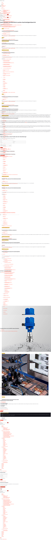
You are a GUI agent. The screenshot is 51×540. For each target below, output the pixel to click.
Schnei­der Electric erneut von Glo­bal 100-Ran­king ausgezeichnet (11, 387)
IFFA (3, 523)
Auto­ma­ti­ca (4, 155)
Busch (4, 84)
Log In (2, 488)
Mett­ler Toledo (5, 92)
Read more (3, 124)
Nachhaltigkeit (6, 133)
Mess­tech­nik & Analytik (6, 435)
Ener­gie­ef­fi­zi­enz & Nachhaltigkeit (7, 15)
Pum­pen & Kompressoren (6, 436)
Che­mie (3, 465)
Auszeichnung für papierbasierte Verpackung (7, 212)
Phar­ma (3, 466)
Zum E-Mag (1, 420)
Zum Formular (2, 113)
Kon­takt (3, 3)
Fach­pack (4, 452)
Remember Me (3, 478)
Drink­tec (4, 451)
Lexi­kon (3, 468)
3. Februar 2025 (2, 388)
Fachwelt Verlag (4, 419)
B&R (3, 439)
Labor (2, 467)
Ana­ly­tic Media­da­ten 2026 (6, 429)
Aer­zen (4, 438)
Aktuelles (4, 20)
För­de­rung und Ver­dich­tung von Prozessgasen (10, 96)
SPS (3, 459)
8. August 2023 (2, 24)
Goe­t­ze (4, 90)
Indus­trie (26, 122)
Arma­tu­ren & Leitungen (6, 13)
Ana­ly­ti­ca (4, 448)
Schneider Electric (10, 133)
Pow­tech (4, 526)
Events (3, 464)
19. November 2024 (3, 395)
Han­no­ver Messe (5, 453)
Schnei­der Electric (5, 97)
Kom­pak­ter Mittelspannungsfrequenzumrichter (8, 393)
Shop (2, 2)
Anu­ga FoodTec (5, 449)
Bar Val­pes (4, 440)
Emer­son (4, 88)
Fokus (2, 8)
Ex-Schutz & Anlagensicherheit (7, 17)
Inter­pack (4, 455)
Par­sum (4, 95)
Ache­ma (4, 148)
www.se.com (2, 410)
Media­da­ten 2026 (5, 427)
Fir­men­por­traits (5, 461)
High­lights (3, 506)
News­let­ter (3, 6)
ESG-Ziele (3, 133)
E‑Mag (2, 463)
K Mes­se (4, 456)
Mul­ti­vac (4, 444)
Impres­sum (3, 418)
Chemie (3, 103)
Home (2, 6)
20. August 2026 (4, 108)
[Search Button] (7, 14)
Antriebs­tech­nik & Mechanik (6, 432)
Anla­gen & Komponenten (6, 10)
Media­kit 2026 (5, 428)
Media (2, 7)
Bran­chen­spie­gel (5, 462)
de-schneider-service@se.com (4, 409)
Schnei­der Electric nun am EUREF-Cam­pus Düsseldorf (9, 328)
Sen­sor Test (4, 458)
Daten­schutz (3, 417)
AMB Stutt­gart (5, 150)
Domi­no (4, 86)
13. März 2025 (2, 329)
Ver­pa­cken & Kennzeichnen (6, 437)
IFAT (3, 454)
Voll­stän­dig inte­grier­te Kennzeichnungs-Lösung (10, 399)
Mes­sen (2, 137)
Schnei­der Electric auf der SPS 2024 (6, 400)
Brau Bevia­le (4, 450)
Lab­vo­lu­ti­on (4, 457)
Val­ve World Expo (5, 460)
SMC (3, 99)
